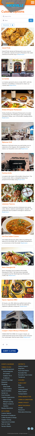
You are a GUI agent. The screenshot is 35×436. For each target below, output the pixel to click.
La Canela (5, 79)
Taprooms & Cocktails (8, 422)
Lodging (21, 380)
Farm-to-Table (5, 424)
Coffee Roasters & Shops (8, 417)
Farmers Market (6, 426)
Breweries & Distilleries (8, 415)
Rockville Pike (22, 373)
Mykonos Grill (7, 142)
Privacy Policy (23, 402)
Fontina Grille (7, 173)
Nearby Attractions (7, 408)
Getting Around (23, 389)
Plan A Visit (22, 383)
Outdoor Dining (6, 420)
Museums (4, 382)
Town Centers (7, 389)
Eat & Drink (5, 44)
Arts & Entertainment (7, 369)
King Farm (21, 368)
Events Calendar (7, 364)
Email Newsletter (24, 396)
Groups (20, 407)
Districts (21, 364)
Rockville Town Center (25, 375)
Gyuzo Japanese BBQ (9, 300)
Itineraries (21, 387)
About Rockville (24, 405)
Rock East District (23, 370)
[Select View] (12, 25)
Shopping (4, 384)
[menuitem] (29, 428)
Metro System (22, 391)
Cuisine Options (7, 169)
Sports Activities (6, 391)
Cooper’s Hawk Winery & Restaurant (15, 331)
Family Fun (4, 393)
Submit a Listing (9, 351)
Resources (21, 410)
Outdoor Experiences (8, 397)
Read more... (21, 54)
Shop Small (6, 386)
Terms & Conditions (25, 399)
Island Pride (6, 48)
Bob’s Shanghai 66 (8, 267)
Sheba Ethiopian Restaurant (12, 110)
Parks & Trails (7, 399)
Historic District (23, 366)
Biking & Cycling (8, 401)
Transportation (22, 394)
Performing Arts (8, 371)
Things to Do (6, 367)
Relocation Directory (24, 412)
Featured (5, 25)
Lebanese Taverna (8, 204)
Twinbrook (21, 377)
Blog (19, 385)
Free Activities (5, 395)
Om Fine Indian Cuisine (10, 236)
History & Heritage (7, 380)
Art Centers (6, 373)
